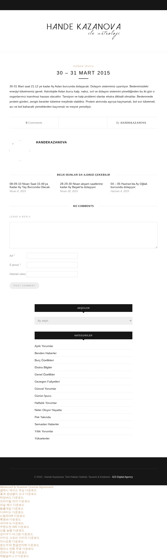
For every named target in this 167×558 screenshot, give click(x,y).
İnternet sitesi (18, 274)
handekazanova (133, 122)
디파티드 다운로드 (12, 512)
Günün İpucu (83, 66)
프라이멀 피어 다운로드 (15, 501)
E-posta (15, 264)
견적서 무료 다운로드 (13, 552)
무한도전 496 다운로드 (14, 526)
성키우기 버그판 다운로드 (16, 534)
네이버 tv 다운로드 (12, 523)
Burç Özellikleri (44, 360)
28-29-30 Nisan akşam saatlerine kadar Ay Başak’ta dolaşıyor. (81, 185)
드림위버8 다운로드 (12, 515)
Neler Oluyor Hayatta (48, 410)
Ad (12, 255)
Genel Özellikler (45, 374)
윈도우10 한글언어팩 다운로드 (19, 545)
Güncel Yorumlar (45, 388)
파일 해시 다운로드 (12, 504)
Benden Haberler (46, 353)
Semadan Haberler (47, 424)
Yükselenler (42, 438)
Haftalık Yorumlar (46, 402)
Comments (34, 122)
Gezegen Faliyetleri (47, 381)
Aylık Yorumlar (44, 346)
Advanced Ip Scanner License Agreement (26, 487)
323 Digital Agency (122, 477)
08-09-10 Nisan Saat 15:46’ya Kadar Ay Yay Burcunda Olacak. (30, 185)
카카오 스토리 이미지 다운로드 (20, 537)
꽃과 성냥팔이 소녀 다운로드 (18, 493)
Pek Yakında (43, 417)
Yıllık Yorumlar (44, 431)
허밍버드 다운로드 (12, 497)
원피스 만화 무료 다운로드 (17, 548)
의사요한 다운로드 (12, 541)
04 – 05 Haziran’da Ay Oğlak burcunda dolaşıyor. (129, 185)
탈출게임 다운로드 (12, 508)
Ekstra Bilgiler (43, 367)
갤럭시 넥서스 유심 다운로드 (18, 490)
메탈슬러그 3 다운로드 (14, 556)
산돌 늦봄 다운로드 (12, 530)
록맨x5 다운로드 (10, 519)
